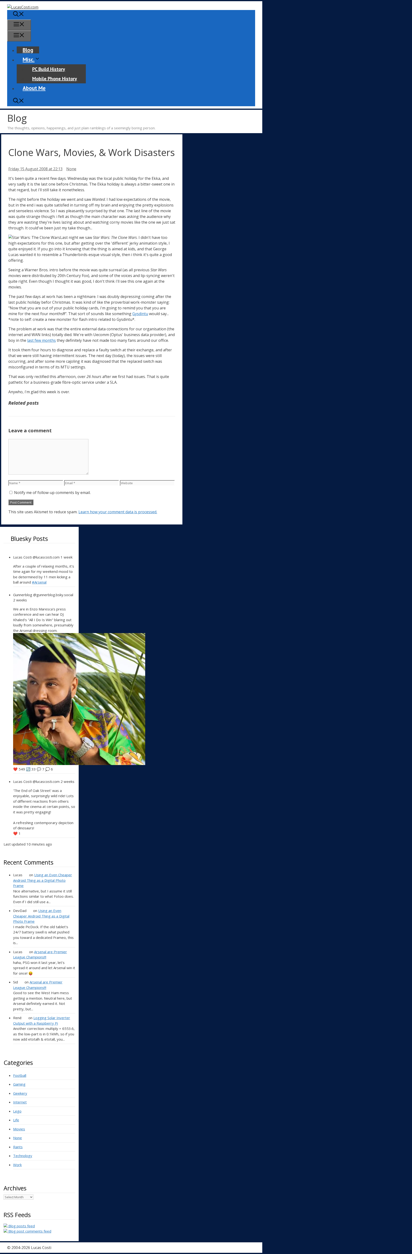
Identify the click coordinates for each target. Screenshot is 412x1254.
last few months (41, 340)
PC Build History (48, 69)
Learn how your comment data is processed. (117, 511)
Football (19, 1075)
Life (16, 1120)
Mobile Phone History (54, 79)
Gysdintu (140, 313)
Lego (17, 1111)
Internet (20, 1102)
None (71, 168)
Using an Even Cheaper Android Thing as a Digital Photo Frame (42, 880)
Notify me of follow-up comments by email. (52, 492)
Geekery (20, 1093)
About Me (34, 88)
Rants (18, 1146)
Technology (22, 1155)
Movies (19, 1129)
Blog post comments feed (29, 1231)
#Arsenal (39, 582)
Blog (28, 49)
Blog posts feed (21, 1226)
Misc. (29, 59)
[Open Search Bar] (18, 14)
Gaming (19, 1084)
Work (17, 1164)
